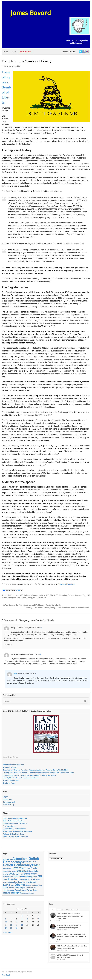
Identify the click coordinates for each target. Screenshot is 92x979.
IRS (88, 595)
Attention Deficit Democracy (13, 764)
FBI (57, 595)
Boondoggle (7, 868)
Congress (22, 870)
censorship (7, 871)
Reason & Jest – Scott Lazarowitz (15, 836)
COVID (42, 595)
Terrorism (32, 890)
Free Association (9, 826)
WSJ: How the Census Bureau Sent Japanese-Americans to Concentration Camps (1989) (70, 916)
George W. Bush (27, 879)
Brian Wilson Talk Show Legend (15, 818)
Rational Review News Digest (13, 834)
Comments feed (9, 802)
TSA (21, 893)
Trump (15, 892)
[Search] (85, 701)
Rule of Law (13, 887)
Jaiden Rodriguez (9, 597)
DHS (47, 595)
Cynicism (19, 874)
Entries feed (7, 799)
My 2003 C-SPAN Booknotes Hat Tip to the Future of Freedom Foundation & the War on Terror (71, 936)
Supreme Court (8, 890)
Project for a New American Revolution (17, 831)
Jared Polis (21, 597)
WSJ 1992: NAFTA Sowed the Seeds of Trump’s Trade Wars (70, 956)
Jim (5, 66)
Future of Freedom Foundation (14, 829)
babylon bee (13, 595)
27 (11, 928)
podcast (35, 885)
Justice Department (19, 882)
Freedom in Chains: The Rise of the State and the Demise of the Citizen (29, 775)
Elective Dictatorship (21, 876)
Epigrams (33, 877)
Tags (77, 910)
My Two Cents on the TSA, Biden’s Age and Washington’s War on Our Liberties (31, 605)
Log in (5, 796)
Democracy (30, 873)
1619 (5, 595)
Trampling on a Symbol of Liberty (6, 87)
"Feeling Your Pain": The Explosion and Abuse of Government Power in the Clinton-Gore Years (38, 772)
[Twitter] (80, 51)
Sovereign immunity (29, 888)
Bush (34, 868)
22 (22, 925)
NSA (35, 597)
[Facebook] (83, 51)
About (14, 51)
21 (16, 925)
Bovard (16, 868)
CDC (21, 595)
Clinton (14, 871)
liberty (29, 597)
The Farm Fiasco (9, 783)
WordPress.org (8, 804)
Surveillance (21, 890)
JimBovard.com (25, 51)
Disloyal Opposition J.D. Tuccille (15, 823)
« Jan (5, 932)
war (29, 893)
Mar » (10, 932)
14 (16, 922)
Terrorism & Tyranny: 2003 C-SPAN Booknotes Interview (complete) (69, 926)
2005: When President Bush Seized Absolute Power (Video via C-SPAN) (72, 947)
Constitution (33, 871)
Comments (69, 910)
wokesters (42, 597)
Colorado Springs (31, 595)
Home (5, 51)
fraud (5, 879)
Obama (19, 884)
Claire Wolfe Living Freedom (13, 821)
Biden (36, 865)
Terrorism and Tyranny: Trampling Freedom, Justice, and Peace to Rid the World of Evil (35, 770)
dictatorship (7, 876)
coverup (5, 874)
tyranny (25, 893)
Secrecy (20, 887)
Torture (6, 892)
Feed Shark (6, 975)
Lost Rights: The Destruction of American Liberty (21, 778)
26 (6, 928)
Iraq (9, 882)
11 (38, 919)
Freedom (13, 879)
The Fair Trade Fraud (10, 780)
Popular (60, 910)
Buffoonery (26, 868)
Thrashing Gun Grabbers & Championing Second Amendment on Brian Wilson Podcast (57, 608)
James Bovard (31, 12)
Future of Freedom (66, 584)
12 (6, 922)
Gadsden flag (80, 595)
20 (11, 925)
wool (32, 893)
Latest (52, 910)
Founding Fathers (66, 595)
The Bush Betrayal (10, 767)
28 (16, 928)
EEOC (52, 595)
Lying (6, 885)
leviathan (32, 881)
